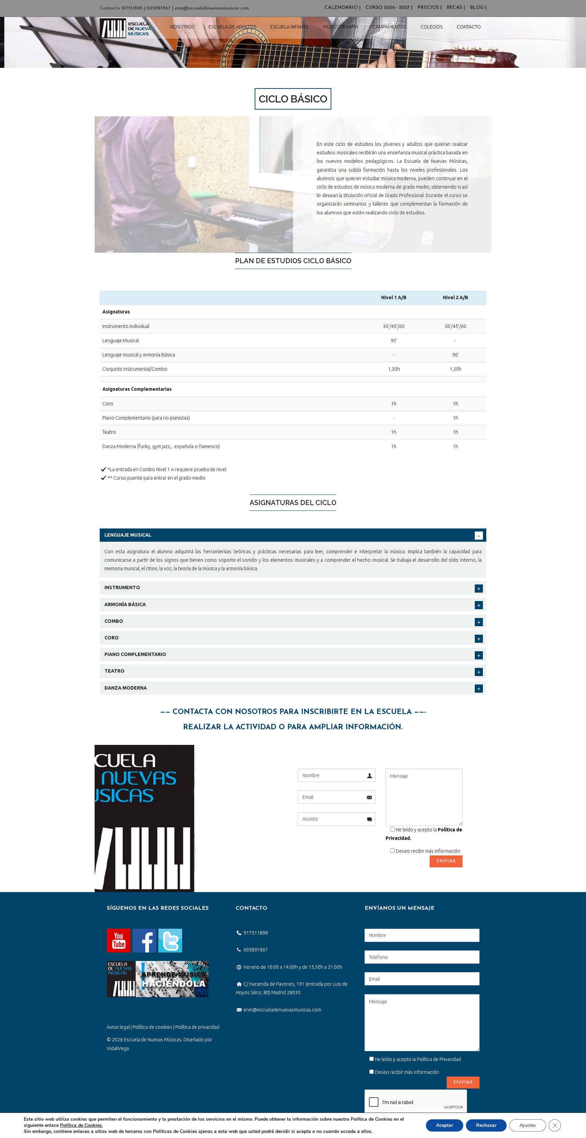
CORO (111, 637)
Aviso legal (118, 1027)
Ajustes (528, 1125)
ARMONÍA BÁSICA (125, 604)
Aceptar (444, 1125)
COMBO (113, 621)
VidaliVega (118, 1048)
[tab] (293, 535)
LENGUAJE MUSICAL (127, 535)
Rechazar (486, 1125)
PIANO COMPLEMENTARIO (135, 654)
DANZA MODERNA (125, 688)
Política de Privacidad (439, 1059)
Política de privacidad (197, 1027)
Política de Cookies (81, 1125)
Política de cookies (152, 1027)
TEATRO (114, 671)
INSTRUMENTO (122, 587)
